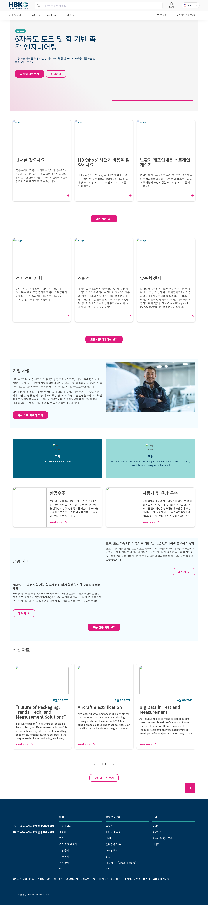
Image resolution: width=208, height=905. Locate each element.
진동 (108, 856)
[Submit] (38, 5)
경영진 (62, 832)
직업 (61, 838)
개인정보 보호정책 (68, 879)
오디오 (155, 826)
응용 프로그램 (113, 817)
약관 (61, 869)
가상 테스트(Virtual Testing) (121, 862)
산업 (154, 817)
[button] (96, 764)
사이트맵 (84, 879)
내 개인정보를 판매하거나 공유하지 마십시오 (146, 879)
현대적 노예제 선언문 (23, 879)
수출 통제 (64, 856)
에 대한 (63, 817)
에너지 (155, 844)
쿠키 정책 (51, 879)
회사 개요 (116, 879)
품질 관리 (64, 862)
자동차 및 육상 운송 (162, 838)
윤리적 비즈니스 (100, 879)
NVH (108, 838)
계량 (108, 869)
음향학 (109, 826)
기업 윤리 (64, 850)
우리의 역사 (65, 826)
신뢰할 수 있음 (113, 844)
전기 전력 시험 (113, 832)
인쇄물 (40, 879)
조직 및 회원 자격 (68, 844)
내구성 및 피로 (113, 850)
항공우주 (157, 832)
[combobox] (99, 5)
